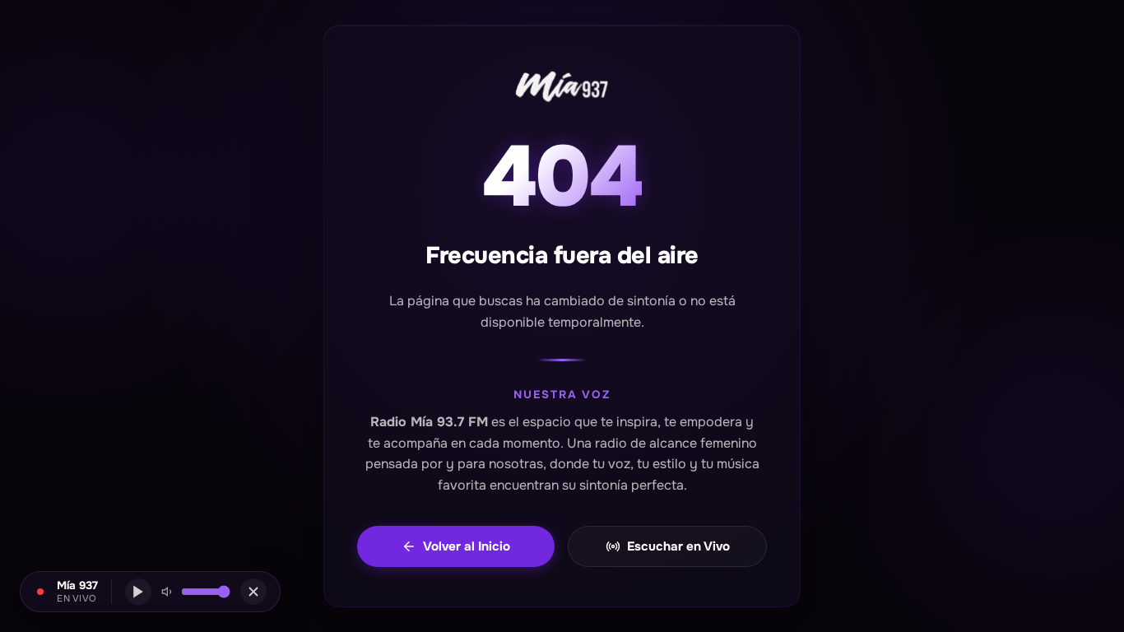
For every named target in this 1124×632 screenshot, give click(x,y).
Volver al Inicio (466, 546)
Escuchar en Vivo (678, 546)
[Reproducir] (138, 592)
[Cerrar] (253, 592)
